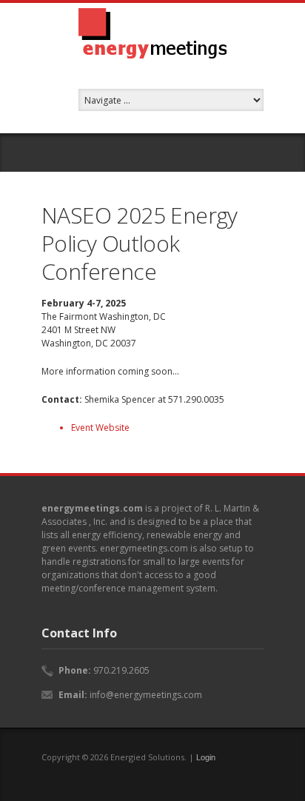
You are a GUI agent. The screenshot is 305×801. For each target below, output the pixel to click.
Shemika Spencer (119, 399)
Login (205, 757)
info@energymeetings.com (146, 694)
